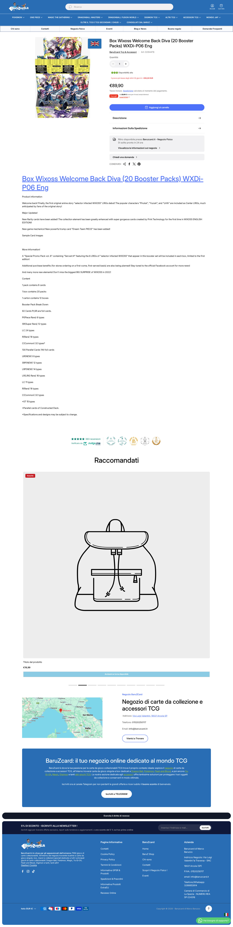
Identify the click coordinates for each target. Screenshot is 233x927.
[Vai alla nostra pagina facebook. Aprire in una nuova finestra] (22, 871)
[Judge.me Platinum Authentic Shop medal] (111, 441)
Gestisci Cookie (29, 865)
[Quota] (124, 164)
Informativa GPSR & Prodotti (110, 872)
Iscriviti (205, 827)
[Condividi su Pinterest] (139, 164)
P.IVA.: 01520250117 (194, 871)
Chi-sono (147, 859)
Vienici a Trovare (135, 738)
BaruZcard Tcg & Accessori (123, 52)
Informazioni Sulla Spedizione (130, 128)
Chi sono (15, 28)
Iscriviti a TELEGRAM (116, 794)
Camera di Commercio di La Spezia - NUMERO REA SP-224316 (197, 894)
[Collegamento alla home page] (33, 844)
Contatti (45, 28)
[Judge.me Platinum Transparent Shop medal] (122, 441)
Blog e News (140, 28)
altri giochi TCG (83, 774)
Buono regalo (174, 28)
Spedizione (128, 91)
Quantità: (113, 57)
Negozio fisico (78, 28)
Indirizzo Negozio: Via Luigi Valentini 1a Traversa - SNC (198, 859)
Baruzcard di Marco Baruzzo (194, 850)
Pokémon (149, 771)
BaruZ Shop (148, 854)
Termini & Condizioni (111, 865)
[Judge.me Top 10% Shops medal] (156, 441)
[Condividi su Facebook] (129, 164)
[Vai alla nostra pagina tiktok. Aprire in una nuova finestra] (33, 871)
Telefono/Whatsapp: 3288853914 (194, 884)
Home (145, 848)
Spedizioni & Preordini (112, 879)
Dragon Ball (137, 771)
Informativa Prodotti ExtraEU (111, 886)
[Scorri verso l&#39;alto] (208, 908)
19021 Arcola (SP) (193, 866)
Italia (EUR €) (27, 908)
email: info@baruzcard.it (196, 876)
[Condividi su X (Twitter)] (134, 164)
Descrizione (119, 118)
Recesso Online (108, 893)
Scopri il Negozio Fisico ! (154, 870)
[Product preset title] (116, 565)
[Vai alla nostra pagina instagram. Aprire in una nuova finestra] (28, 871)
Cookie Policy (108, 854)
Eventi (109, 28)
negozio (169, 768)
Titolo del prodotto (32, 662)
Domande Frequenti (212, 28)
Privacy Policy (108, 859)
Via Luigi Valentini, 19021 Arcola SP (150, 715)
